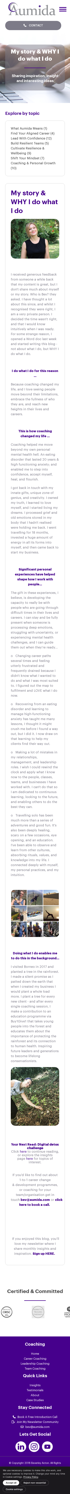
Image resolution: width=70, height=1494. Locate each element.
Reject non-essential (35, 1482)
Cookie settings (14, 1489)
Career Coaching (35, 1358)
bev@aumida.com (37, 1427)
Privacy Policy (30, 1477)
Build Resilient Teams (30, 143)
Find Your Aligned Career (33, 133)
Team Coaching (35, 1368)
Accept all (11, 1482)
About (35, 1395)
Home (35, 1353)
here (23, 1151)
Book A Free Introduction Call (37, 1417)
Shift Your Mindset (27, 158)
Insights (35, 1385)
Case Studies (35, 1400)
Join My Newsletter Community (38, 1422)
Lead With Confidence (31, 138)
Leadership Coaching (35, 1363)
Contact (35, 25)
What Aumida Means (29, 128)
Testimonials (35, 1390)
